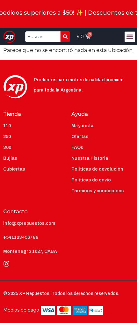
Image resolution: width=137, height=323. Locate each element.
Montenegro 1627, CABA (30, 251)
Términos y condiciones (97, 190)
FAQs (77, 147)
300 (7, 147)
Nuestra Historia (89, 158)
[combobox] (43, 36)
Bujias (10, 158)
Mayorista (82, 125)
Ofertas (80, 136)
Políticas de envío (91, 180)
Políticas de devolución (97, 169)
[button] (130, 37)
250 (7, 136)
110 (7, 125)
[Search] (65, 36)
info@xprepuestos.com (29, 223)
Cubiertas (14, 169)
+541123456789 (20, 237)
